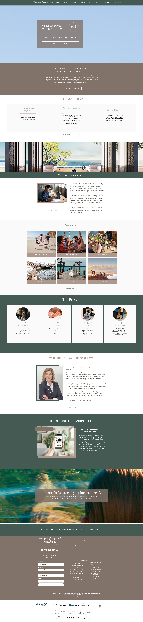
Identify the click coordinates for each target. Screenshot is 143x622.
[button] (101, 285)
